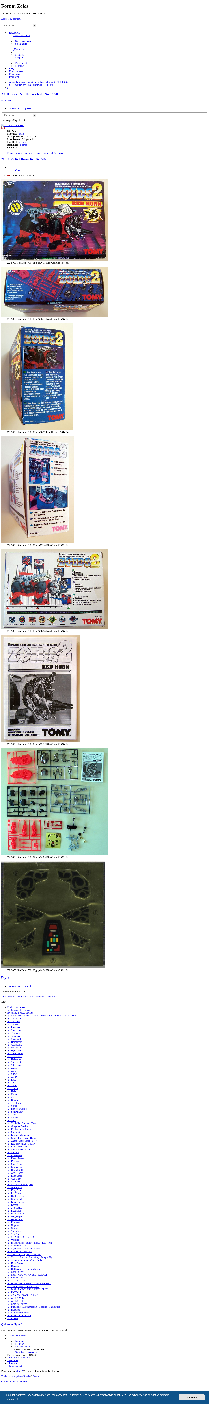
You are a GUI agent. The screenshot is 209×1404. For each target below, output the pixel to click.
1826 (21, 133)
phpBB (19, 1371)
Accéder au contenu (11, 18)
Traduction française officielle (15, 1376)
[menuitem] (21, 35)
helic (3, 128)
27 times (23, 142)
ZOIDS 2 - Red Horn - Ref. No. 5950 (29, 94)
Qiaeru (36, 1376)
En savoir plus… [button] (14, 1399)
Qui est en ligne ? (12, 1324)
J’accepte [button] (192, 1397)
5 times (23, 144)
